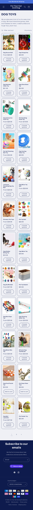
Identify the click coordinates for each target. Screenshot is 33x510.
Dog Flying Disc (23, 52)
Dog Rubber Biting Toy (6, 252)
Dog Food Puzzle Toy (8, 384)
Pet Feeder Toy (23, 416)
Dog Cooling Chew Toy (22, 152)
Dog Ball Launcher (6, 417)
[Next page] (21, 434)
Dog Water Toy (23, 251)
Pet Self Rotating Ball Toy (8, 152)
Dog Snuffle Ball (8, 284)
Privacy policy (23, 502)
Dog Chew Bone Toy (23, 85)
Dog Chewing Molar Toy (23, 317)
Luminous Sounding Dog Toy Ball (8, 186)
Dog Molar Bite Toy (7, 350)
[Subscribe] (28, 460)
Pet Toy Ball (22, 219)
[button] (4, 7)
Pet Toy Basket (23, 284)
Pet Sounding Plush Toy (23, 118)
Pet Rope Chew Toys (23, 384)
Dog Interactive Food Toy (7, 118)
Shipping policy (22, 504)
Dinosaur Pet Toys (8, 219)
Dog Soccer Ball (8, 52)
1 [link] (11, 434)
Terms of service (12, 504)
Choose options (8, 59)
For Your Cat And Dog (15, 499)
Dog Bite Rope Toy (7, 317)
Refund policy (14, 502)
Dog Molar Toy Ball (23, 185)
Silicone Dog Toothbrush (23, 350)
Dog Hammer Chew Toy (7, 85)
